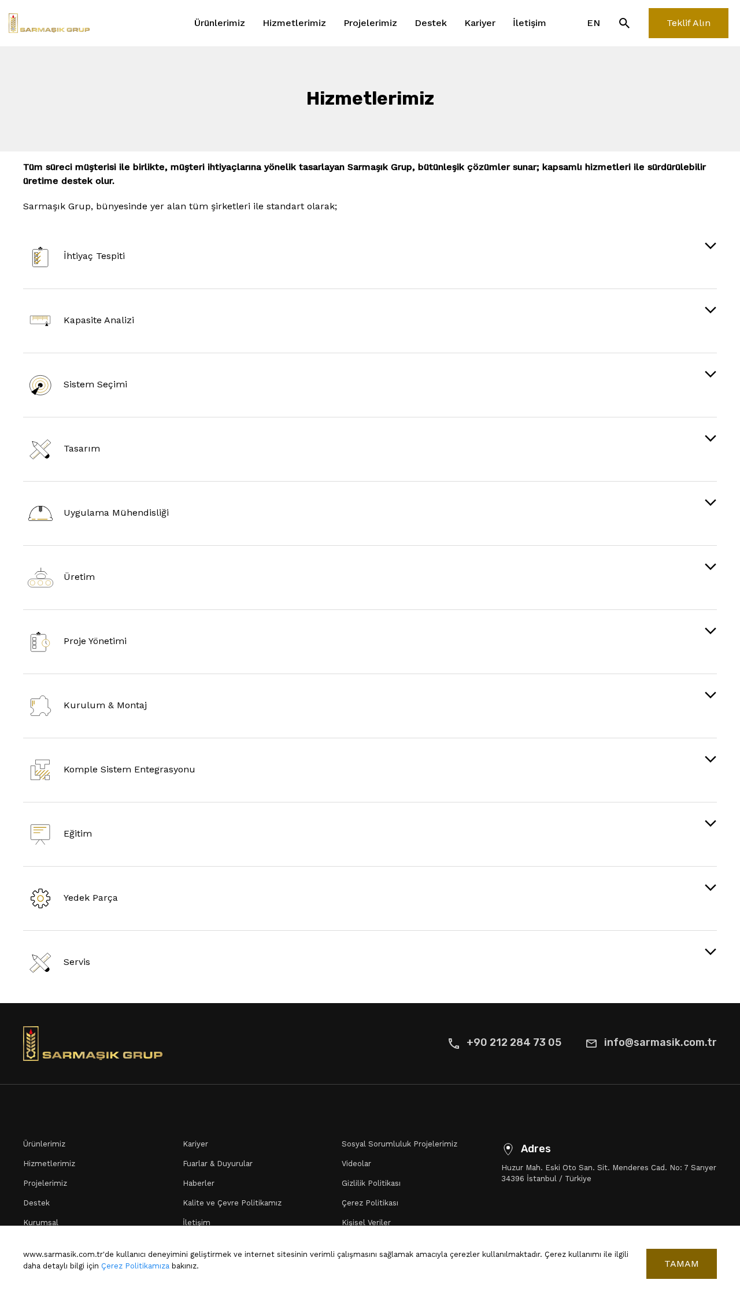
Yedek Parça (91, 897)
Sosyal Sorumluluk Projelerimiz (399, 1144)
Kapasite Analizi (99, 320)
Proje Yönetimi (95, 640)
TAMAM (681, 1263)
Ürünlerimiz (219, 22)
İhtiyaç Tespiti (94, 255)
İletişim (529, 22)
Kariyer (479, 22)
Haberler (198, 1183)
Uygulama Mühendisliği (116, 512)
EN (593, 22)
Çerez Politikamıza (135, 1266)
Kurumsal (40, 1222)
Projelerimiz (370, 22)
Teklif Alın (689, 22)
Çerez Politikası (370, 1203)
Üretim (79, 576)
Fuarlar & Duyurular (218, 1163)
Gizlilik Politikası (371, 1183)
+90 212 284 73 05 (514, 1042)
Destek (431, 22)
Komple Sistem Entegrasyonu (129, 769)
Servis (77, 961)
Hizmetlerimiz (294, 22)
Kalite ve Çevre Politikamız (232, 1203)
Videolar (356, 1163)
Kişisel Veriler (366, 1222)
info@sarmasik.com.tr (660, 1042)
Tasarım (82, 448)
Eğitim (78, 833)
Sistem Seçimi (95, 384)
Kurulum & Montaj (105, 705)
